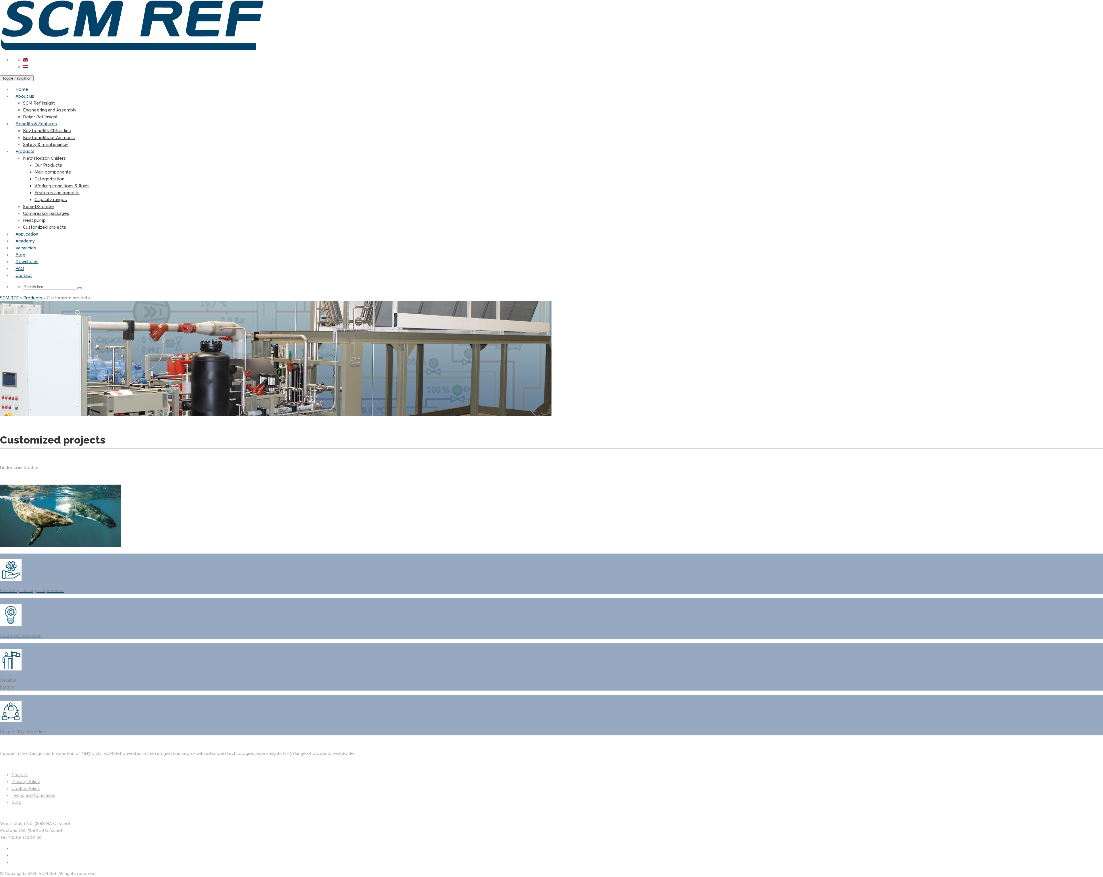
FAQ (20, 268)
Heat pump (34, 220)
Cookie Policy (25, 788)
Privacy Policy (25, 781)
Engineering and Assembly (49, 110)
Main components (52, 172)
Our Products (48, 165)
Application (27, 234)
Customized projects (44, 227)
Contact (24, 275)
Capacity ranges (50, 199)
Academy (25, 241)
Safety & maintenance (45, 144)
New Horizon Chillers (44, 158)
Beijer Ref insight (40, 116)
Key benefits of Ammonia (49, 137)
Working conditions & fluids (62, 185)
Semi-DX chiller (38, 206)
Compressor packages (46, 213)
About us (25, 96)
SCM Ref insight (39, 103)
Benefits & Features (36, 123)
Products (25, 151)
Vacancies (26, 247)
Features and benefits (57, 192)
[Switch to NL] (25, 67)
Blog (20, 254)
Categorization (49, 179)
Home (22, 89)
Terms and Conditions (33, 795)
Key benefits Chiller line (47, 130)
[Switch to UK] (25, 60)
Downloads (27, 261)
